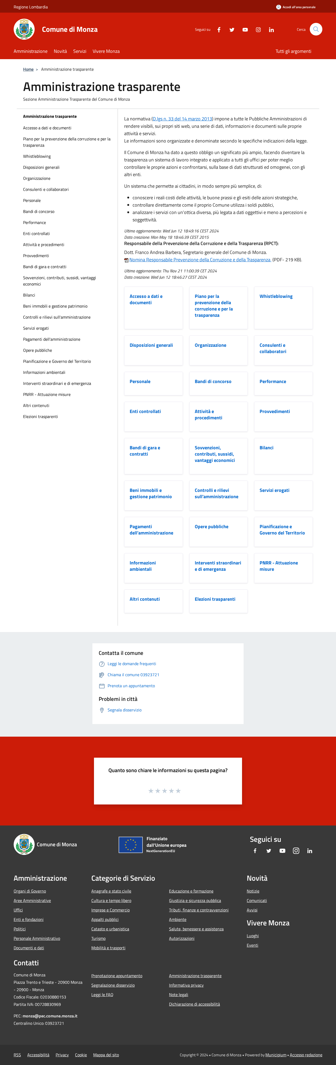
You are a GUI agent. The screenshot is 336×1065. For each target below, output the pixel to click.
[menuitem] (67, 128)
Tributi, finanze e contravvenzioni (199, 910)
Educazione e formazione (191, 891)
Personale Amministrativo (37, 938)
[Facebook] (217, 29)
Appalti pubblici (105, 919)
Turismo (98, 938)
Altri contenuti (36, 405)
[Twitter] (230, 29)
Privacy (62, 1055)
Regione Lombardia (31, 7)
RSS (17, 1055)
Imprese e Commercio (110, 910)
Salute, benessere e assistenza (196, 929)
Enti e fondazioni (29, 919)
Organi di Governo (30, 891)
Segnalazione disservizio (113, 985)
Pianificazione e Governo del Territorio (57, 361)
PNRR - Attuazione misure (47, 394)
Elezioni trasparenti (40, 416)
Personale (32, 200)
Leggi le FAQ (102, 994)
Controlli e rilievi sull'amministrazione (57, 317)
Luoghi (253, 935)
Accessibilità (38, 1055)
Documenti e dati (29, 948)
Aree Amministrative (32, 900)
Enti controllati (36, 233)
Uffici (18, 910)
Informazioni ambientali (44, 372)
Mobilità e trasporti (108, 948)
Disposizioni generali (41, 167)
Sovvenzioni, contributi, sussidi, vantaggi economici (59, 280)
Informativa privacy (186, 985)
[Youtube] (243, 29)
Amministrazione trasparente (50, 116)
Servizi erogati (36, 328)
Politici (20, 929)
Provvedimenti (36, 255)
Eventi (252, 945)
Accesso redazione (306, 1055)
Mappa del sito (106, 1055)
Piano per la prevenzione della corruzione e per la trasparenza (67, 142)
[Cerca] (316, 29)
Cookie (81, 1055)
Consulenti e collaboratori (46, 189)
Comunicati (257, 900)
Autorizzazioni (182, 938)
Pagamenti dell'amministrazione (51, 339)
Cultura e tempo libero (111, 900)
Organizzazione (36, 178)
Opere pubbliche (37, 350)
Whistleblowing (37, 156)
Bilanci (29, 295)
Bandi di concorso (38, 211)
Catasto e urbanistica (110, 929)
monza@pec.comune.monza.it (50, 1016)
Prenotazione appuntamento (116, 975)
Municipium (275, 1055)
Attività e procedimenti (43, 244)
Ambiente (177, 919)
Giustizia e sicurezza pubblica (195, 900)
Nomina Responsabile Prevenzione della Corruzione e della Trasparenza (200, 259)
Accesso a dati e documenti (47, 128)
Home (28, 69)
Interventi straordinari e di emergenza (57, 383)
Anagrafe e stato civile (111, 891)
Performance (34, 222)
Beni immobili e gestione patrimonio (55, 306)
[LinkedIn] (269, 29)
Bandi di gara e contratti (44, 266)
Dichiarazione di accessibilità (194, 1004)
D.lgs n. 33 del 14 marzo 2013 (182, 118)
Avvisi (252, 910)
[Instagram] (256, 29)
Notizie (253, 891)
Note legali (178, 994)
